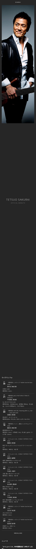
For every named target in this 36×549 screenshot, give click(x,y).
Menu (19, 2)
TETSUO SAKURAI (18, 199)
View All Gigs (18, 533)
